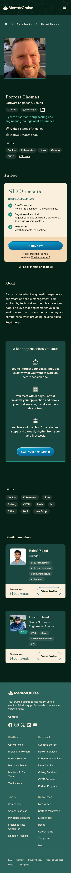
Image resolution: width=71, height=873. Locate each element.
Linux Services (46, 765)
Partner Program (47, 786)
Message (31, 109)
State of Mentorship (49, 810)
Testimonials (15, 783)
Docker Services (47, 751)
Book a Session (17, 758)
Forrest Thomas (50, 24)
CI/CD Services (46, 779)
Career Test (14, 803)
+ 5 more (24, 156)
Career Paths (45, 831)
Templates (44, 838)
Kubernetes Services (50, 758)
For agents (24, 864)
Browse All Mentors (19, 751)
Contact (13, 716)
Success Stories (47, 744)
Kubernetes (28, 150)
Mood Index (45, 817)
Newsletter (44, 803)
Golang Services (47, 772)
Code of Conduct (54, 860)
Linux (43, 150)
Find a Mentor (24, 24)
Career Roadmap (17, 810)
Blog (40, 845)
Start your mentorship (35, 451)
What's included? (40, 257)
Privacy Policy (35, 860)
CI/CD (11, 156)
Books (41, 824)
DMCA (11, 864)
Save (13, 109)
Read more (12, 322)
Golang (55, 150)
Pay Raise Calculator (19, 817)
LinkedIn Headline (18, 835)
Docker (12, 150)
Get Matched (15, 744)
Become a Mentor (18, 765)
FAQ (10, 860)
